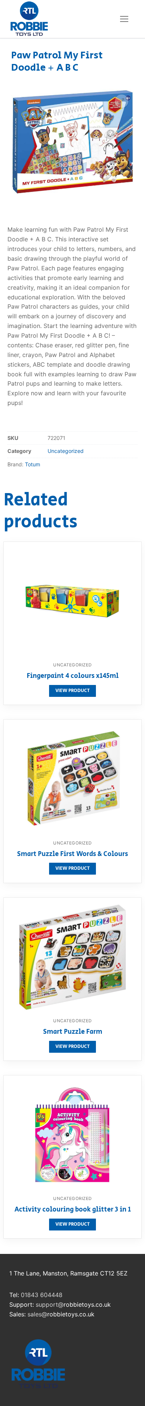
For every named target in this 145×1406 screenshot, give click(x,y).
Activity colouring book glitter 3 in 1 (72, 1210)
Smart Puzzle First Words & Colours (72, 854)
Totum (32, 464)
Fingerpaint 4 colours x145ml (73, 676)
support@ (50, 1304)
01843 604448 (41, 1295)
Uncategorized (66, 451)
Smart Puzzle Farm (72, 1032)
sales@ (37, 1314)
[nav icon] (124, 19)
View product (72, 690)
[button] (121, 101)
